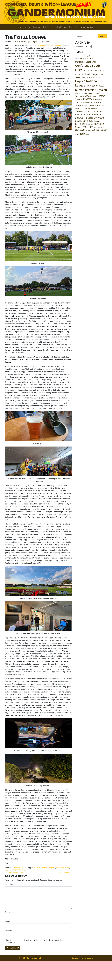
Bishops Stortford (89, 56)
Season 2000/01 (82, 96)
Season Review (99, 127)
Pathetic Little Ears (15, 873)
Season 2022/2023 (13, 870)
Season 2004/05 (92, 102)
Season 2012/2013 (82, 108)
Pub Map (47, 27)
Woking (87, 134)
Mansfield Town (62, 867)
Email (8, 921)
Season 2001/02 (97, 96)
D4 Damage (64, 873)
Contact (90, 27)
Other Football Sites (77, 27)
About (27, 27)
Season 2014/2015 (95, 111)
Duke (78, 70)
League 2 (51, 867)
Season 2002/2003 (84, 99)
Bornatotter (86, 58)
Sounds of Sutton (59, 27)
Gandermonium (78, 958)
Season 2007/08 (97, 105)
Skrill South (80, 130)
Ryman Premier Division (91, 90)
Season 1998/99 (81, 93)
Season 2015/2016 (84, 114)
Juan (97, 77)
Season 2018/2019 (84, 121)
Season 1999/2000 (95, 93)
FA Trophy (94, 70)
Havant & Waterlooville (87, 77)
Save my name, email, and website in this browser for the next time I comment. (35, 941)
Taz (47, 42)
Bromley (94, 59)
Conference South (87, 65)
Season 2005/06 (82, 105)
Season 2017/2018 (95, 118)
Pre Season (92, 85)
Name (8, 912)
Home (21, 27)
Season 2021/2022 (95, 124)
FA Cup (86, 70)
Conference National (85, 62)
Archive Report (79, 56)
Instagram (37, 27)
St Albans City (90, 130)
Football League (40, 867)
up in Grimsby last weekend (49, 45)
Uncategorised (19, 867)
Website (8, 931)
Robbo (101, 86)
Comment (10, 884)
